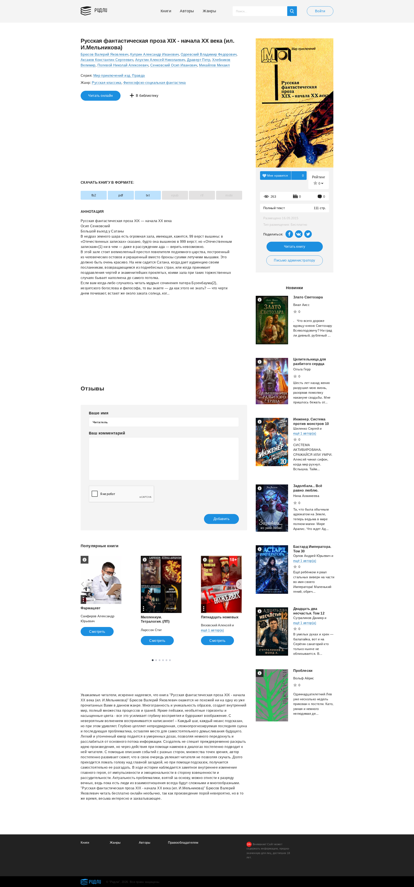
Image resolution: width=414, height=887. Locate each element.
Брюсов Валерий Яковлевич (105, 54)
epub (175, 195)
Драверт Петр (198, 60)
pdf (120, 195)
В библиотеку (147, 95)
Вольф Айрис (303, 678)
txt (148, 195)
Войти (320, 11)
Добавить (221, 519)
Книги (166, 11)
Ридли (100, 10)
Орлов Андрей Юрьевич (312, 556)
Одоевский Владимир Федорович (209, 54)
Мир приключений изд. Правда (119, 75)
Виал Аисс (301, 305)
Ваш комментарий (107, 433)
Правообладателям (183, 842)
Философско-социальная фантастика (154, 83)
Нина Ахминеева (306, 496)
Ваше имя (98, 413)
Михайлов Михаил (214, 65)
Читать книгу (294, 246)
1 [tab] (153, 660)
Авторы (187, 11)
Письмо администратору (294, 260)
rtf (201, 195)
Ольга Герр (302, 369)
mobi (229, 195)
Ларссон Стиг (151, 630)
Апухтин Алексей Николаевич (160, 60)
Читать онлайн (100, 95)
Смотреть (97, 631)
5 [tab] (166, 660)
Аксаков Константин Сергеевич (107, 60)
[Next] (241, 584)
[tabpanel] (101, 596)
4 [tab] (163, 660)
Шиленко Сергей (306, 428)
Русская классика (106, 83)
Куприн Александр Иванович (154, 54)
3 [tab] (159, 660)
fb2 (93, 195)
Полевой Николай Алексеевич (122, 65)
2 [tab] (156, 660)
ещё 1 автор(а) (212, 630)
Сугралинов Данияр (308, 618)
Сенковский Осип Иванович (173, 65)
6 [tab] (170, 660)
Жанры (209, 11)
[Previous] (81, 584)
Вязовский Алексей (216, 625)
